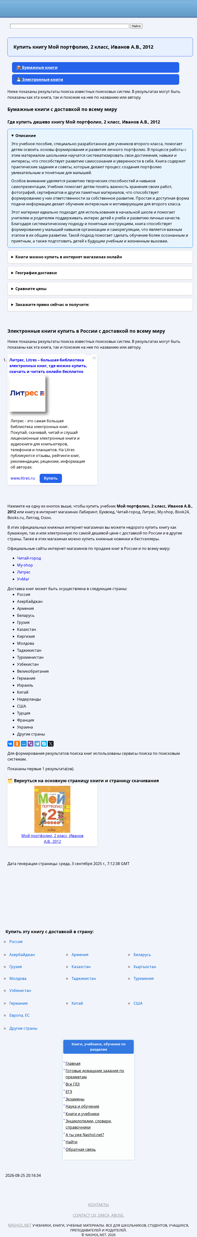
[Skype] (44, 744)
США (138, 1003)
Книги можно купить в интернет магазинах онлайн (68, 257)
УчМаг (23, 579)
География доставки (36, 272)
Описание (25, 135)
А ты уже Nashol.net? (85, 1134)
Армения (80, 954)
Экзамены (75, 1099)
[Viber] (30, 744)
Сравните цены (31, 288)
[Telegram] (37, 744)
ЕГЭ (69, 1091)
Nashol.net (19, 1225)
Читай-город (29, 558)
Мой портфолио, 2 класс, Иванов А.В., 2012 (52, 838)
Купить (51, 478)
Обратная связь (81, 1149)
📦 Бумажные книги (37, 67)
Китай (77, 1003)
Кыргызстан (145, 966)
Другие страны (23, 1028)
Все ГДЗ (73, 1084)
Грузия (15, 966)
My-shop (25, 565)
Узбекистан (20, 990)
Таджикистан (84, 978)
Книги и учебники (82, 1113)
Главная (73, 1063)
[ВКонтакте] (10, 744)
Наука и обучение (82, 1106)
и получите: (52, 304)
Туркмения (144, 978)
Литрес (24, 572)
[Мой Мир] (24, 744)
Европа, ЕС (19, 1015)
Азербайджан (22, 954)
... (94, 357)
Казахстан (81, 966)
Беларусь (142, 954)
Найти (71, 1142)
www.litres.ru (23, 478)
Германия (18, 1003)
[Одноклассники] (17, 744)
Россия (16, 941)
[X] (51, 744)
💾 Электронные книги (39, 79)
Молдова (17, 978)
